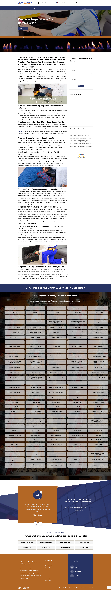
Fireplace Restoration (14, 322)
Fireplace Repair (56, 317)
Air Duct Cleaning (35, 430)
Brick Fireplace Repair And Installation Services (14, 465)
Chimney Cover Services (77, 337)
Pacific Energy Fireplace (35, 411)
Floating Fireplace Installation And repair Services (77, 465)
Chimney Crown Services (14, 337)
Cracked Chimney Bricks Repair (98, 377)
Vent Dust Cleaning (77, 430)
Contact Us (45, 8)
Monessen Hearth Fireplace (35, 415)
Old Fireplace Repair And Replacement (77, 332)
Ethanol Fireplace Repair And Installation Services (77, 356)
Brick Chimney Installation (98, 322)
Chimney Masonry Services (35, 346)
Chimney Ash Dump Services (56, 342)
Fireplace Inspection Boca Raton (29, 37)
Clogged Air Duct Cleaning (35, 435)
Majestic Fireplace (77, 402)
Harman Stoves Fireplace (35, 406)
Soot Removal (56, 312)
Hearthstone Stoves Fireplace (98, 415)
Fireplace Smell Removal (14, 382)
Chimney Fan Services (98, 342)
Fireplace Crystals (35, 392)
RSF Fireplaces (15, 402)
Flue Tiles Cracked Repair (56, 382)
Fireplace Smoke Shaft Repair (35, 327)
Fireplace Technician (98, 444)
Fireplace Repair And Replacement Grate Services (35, 367)
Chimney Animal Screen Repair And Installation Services (77, 322)
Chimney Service (56, 307)
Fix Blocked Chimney (14, 377)
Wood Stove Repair (56, 448)
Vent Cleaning (15, 430)
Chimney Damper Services (35, 342)
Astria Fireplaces (98, 397)
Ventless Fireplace (56, 454)
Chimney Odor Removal (36, 382)
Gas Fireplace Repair (56, 351)
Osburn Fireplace (56, 406)
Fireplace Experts (98, 435)
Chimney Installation (98, 312)
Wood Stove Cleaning (98, 448)
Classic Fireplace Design (98, 382)
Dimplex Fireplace (77, 406)
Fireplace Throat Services (14, 372)
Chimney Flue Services (98, 337)
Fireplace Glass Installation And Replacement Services (35, 362)
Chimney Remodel (77, 459)
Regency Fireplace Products (98, 392)
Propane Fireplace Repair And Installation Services (14, 362)
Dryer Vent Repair (35, 439)
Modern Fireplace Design (14, 387)
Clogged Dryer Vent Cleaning (14, 435)
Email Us (80, 2)
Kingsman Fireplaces (77, 397)
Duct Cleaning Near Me (36, 444)
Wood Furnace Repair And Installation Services (56, 356)
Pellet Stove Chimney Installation (56, 387)
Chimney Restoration (14, 332)
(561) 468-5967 (87, 8)
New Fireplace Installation (98, 317)
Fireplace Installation (77, 317)
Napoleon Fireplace (56, 402)
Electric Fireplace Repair (77, 351)
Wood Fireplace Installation (98, 351)
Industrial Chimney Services (98, 372)
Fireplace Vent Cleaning (77, 346)
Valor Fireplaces (35, 397)
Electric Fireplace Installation (35, 356)
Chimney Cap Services (35, 337)
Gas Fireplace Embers (98, 387)
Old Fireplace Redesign (77, 382)
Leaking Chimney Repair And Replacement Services (35, 378)
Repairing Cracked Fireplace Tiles (56, 377)
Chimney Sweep (14, 307)
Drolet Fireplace (14, 415)
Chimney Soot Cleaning (14, 317)
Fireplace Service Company (56, 435)
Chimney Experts (14, 439)
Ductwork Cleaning (77, 444)
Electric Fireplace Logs (35, 372)
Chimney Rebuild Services (35, 426)
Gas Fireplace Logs (98, 367)
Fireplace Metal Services (14, 367)
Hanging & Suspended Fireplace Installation (98, 454)
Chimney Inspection (77, 307)
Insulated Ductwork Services (98, 459)
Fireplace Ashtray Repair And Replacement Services (98, 362)
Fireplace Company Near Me (14, 448)
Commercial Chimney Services (56, 372)
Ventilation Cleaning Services (35, 459)
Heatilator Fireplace (35, 402)
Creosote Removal (35, 312)
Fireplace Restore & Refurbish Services (35, 465)
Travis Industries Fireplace (77, 415)
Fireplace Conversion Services (77, 454)
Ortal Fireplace (77, 411)
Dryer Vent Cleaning (98, 426)
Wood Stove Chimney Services (14, 454)
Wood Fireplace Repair (35, 351)
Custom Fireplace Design (35, 387)
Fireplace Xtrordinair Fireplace (98, 411)
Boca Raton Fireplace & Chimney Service (75, 587)
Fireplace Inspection (56, 332)
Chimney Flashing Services (14, 346)
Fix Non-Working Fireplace (35, 322)
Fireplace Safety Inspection (77, 439)
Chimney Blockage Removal (35, 332)
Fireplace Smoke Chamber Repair (56, 327)
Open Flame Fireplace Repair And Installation (14, 460)
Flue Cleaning (14, 312)
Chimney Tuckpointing (98, 327)
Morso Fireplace (56, 415)
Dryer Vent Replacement (56, 439)
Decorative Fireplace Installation (98, 439)
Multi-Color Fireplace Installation (56, 392)
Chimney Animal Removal (77, 421)
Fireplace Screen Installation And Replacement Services (98, 421)
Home (19, 8)
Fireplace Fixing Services (35, 454)
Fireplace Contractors (98, 346)
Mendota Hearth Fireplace (56, 411)
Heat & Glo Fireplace (14, 406)
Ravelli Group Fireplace (56, 421)
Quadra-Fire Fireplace (98, 406)
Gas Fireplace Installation (14, 356)
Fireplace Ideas (14, 444)
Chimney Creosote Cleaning (35, 317)
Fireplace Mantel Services (98, 465)
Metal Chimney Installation (14, 327)
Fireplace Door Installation (56, 361)
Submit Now (81, 85)
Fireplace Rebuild (14, 351)
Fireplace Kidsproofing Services (77, 426)
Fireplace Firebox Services (56, 367)
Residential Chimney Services (77, 372)
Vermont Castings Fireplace (98, 402)
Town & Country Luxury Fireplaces (56, 397)
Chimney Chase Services (56, 337)
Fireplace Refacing (77, 327)
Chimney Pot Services (77, 342)
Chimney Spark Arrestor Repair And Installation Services (56, 322)
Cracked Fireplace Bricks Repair (56, 465)
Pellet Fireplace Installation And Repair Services (77, 392)
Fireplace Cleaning (98, 307)
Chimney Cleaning (35, 307)
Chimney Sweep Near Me (56, 444)
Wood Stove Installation (77, 448)
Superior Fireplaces (14, 397)
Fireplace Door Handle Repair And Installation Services (77, 362)
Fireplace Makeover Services (56, 459)
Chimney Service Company (77, 435)
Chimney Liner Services (15, 342)
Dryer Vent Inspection (98, 430)
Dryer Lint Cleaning (56, 430)
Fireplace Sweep (56, 346)
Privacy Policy (48, 580)
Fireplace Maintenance (35, 448)
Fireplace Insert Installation (15, 426)
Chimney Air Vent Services (14, 392)
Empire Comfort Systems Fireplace (14, 421)
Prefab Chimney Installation (56, 426)
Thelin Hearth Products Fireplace (35, 421)
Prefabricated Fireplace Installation (98, 356)
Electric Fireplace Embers (77, 387)
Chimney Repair (77, 312)
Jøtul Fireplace (14, 411)
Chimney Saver (98, 332)
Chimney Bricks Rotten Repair (77, 377)
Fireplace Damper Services (77, 367)
